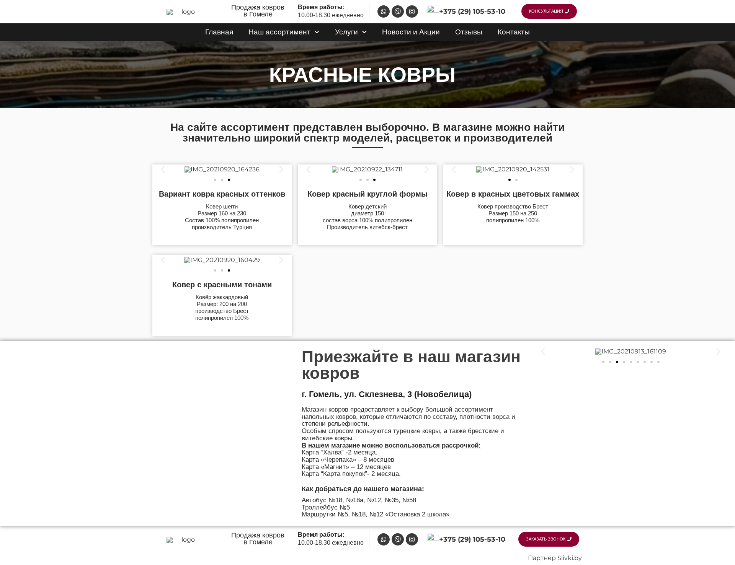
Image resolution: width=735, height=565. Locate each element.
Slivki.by (569, 558)
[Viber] (398, 11)
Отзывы (468, 32)
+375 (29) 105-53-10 (472, 11)
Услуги (346, 32)
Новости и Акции (411, 32)
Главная (219, 32)
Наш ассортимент (279, 32)
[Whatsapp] (383, 11)
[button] (163, 169)
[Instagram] (412, 11)
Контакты (514, 32)
